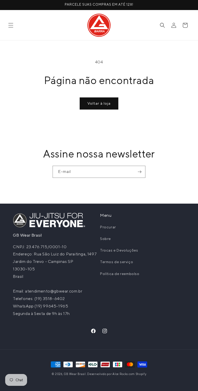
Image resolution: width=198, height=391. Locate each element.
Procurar (108, 227)
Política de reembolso (119, 274)
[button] (10, 25)
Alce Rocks (120, 374)
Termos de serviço (116, 262)
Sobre (105, 239)
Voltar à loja (99, 103)
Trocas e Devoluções (119, 250)
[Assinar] (139, 172)
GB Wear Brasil (75, 374)
